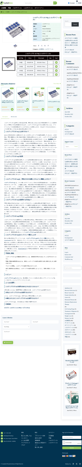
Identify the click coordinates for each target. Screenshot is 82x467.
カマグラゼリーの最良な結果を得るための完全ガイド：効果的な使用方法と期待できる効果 (71, 42)
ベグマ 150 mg (26, 307)
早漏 (9, 8)
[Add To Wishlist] (60, 18)
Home (3, 11)
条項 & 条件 (38, 438)
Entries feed (68, 254)
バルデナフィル (17, 8)
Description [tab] (5, 116)
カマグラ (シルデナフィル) (38, 101)
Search (66, 21)
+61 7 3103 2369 (7, 433)
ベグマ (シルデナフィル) (54, 101)
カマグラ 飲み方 (69, 49)
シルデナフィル (28, 8)
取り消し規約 (39, 447)
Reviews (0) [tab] (14, 116)
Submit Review (8, 342)
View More (56, 83)
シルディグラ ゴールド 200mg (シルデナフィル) (8, 101)
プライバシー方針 (40, 435)
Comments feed (69, 257)
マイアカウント (25, 442)
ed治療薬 (3, 8)
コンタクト (24, 438)
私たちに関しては (26, 435)
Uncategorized (68, 131)
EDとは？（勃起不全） (71, 52)
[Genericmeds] (6, 3)
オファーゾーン (39, 8)
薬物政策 (37, 440)
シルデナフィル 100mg (15, 307)
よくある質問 (25, 440)
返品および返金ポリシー (40, 444)
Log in (66, 252)
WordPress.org (68, 259)
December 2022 (69, 114)
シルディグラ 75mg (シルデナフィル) (22, 101)
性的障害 (50, 139)
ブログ (23, 445)
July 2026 (67, 112)
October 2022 (68, 116)
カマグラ (6, 307)
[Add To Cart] (12, 109)
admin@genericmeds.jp (8, 435)
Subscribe (72, 447)
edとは (67, 129)
